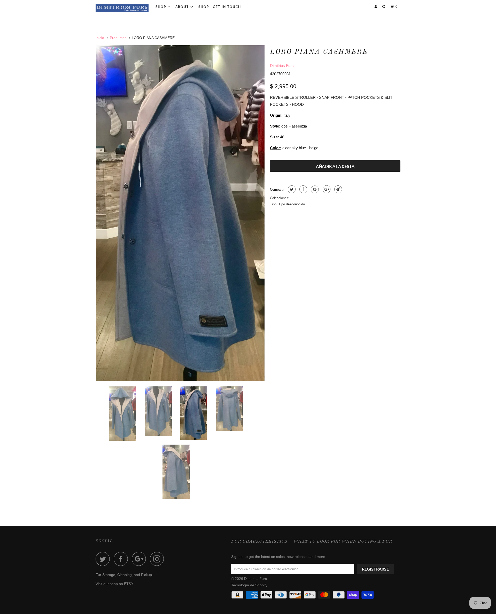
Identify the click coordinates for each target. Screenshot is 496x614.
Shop (161, 7)
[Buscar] (384, 7)
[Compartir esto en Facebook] (302, 189)
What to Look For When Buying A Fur (342, 542)
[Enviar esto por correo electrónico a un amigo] (337, 189)
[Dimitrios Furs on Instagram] (158, 559)
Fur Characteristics (259, 542)
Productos (118, 38)
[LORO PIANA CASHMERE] (180, 213)
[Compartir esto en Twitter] (291, 189)
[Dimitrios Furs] (122, 7)
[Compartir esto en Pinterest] (314, 189)
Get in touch (227, 7)
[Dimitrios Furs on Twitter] (104, 559)
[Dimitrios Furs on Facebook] (122, 559)
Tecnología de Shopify (249, 585)
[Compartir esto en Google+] (325, 189)
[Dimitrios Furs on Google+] (140, 559)
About (182, 7)
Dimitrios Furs (282, 65)
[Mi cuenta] (376, 7)
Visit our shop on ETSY (114, 584)
